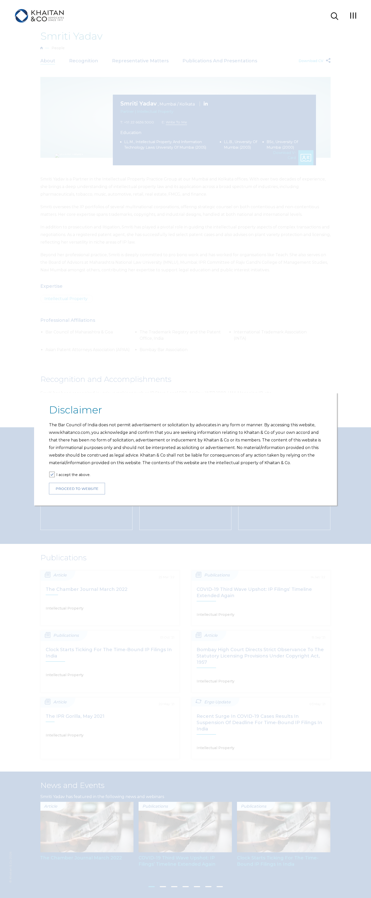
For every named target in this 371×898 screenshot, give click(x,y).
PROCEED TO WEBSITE (77, 488)
